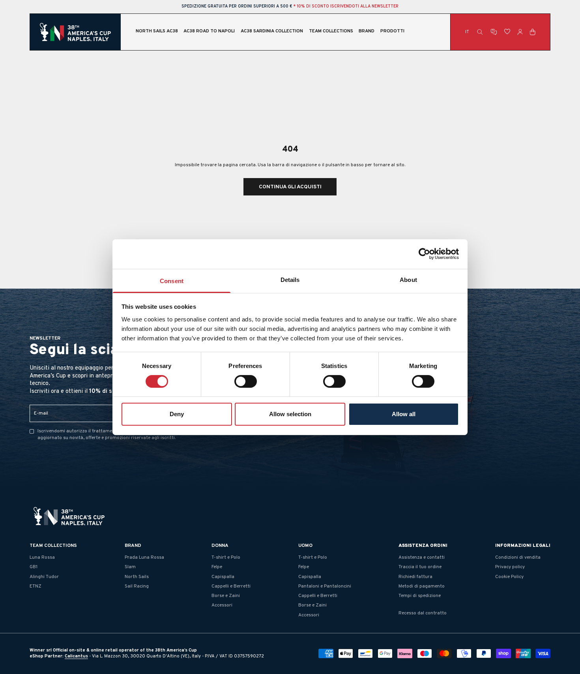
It (467, 32)
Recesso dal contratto (423, 613)
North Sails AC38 (157, 31)
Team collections (331, 31)
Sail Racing (137, 586)
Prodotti (392, 31)
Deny (177, 414)
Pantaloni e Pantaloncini (324, 586)
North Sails (137, 577)
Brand (366, 31)
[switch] (245, 381)
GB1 (33, 567)
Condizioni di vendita (518, 557)
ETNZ (35, 586)
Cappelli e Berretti (231, 586)
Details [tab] (290, 279)
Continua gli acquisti (290, 187)
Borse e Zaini (225, 596)
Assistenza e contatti (422, 557)
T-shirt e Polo (225, 557)
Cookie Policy (509, 577)
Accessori (221, 605)
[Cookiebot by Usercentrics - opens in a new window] (424, 254)
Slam (130, 567)
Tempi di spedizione (420, 596)
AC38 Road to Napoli (209, 31)
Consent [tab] (171, 280)
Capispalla (222, 577)
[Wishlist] (507, 32)
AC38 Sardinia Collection (272, 31)
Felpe (216, 567)
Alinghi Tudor (44, 577)
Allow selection (290, 414)
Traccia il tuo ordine (420, 567)
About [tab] (408, 279)
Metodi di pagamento (422, 586)
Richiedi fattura (415, 577)
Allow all (403, 414)
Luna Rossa (42, 557)
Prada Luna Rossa (144, 557)
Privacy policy (510, 567)
